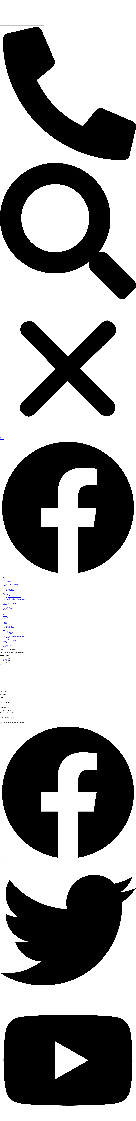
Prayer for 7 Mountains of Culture (13, 597)
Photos (4, 662)
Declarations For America (11, 598)
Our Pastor (8, 581)
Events (7, 600)
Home (4, 577)
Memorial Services (10, 590)
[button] (68, 231)
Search (1, 300)
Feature (4, 659)
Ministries (5, 604)
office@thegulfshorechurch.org (7, 704)
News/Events (6, 660)
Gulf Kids (8, 607)
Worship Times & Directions (12, 584)
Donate (4, 609)
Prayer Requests (9, 608)
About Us (5, 579)
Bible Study (5, 658)
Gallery (7, 602)
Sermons (5, 586)
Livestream (5, 585)
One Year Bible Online (11, 603)
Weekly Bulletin (9, 595)
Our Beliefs (8, 583)
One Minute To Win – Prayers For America (15, 599)
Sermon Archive (9, 589)
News (4, 593)
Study (4, 591)
